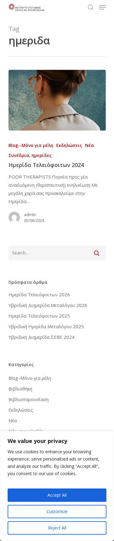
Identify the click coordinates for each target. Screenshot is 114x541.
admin (30, 214)
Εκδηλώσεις (69, 145)
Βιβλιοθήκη (20, 389)
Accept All (57, 495)
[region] (57, 486)
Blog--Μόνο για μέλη (31, 145)
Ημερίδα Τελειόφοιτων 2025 (39, 316)
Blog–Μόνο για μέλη (30, 378)
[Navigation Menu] (102, 7)
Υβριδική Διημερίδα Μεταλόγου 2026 (48, 305)
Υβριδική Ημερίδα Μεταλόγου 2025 (46, 326)
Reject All (57, 528)
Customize (57, 511)
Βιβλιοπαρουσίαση (29, 399)
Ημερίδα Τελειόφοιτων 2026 (39, 294)
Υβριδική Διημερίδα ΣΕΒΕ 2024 (41, 337)
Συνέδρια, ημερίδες (30, 155)
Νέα (89, 145)
